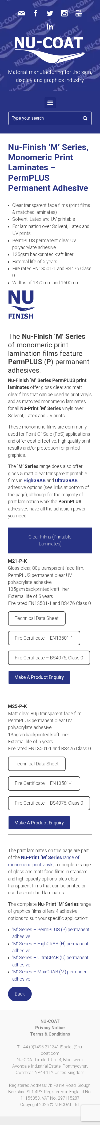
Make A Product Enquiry (39, 677)
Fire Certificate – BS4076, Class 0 (49, 657)
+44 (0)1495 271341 (40, 1046)
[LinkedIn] (50, 26)
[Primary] (50, 102)
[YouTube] (79, 13)
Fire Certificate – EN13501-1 (44, 638)
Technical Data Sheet (37, 618)
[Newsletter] (21, 13)
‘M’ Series (51, 857)
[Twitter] (50, 13)
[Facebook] (35, 13)
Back (20, 994)
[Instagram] (64, 13)
